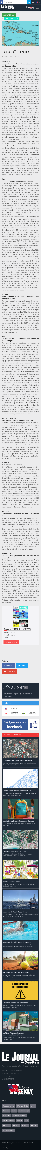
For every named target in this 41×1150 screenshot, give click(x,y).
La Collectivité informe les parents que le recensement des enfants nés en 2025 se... (20, 794)
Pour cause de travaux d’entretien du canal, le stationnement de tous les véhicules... (17, 854)
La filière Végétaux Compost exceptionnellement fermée (13, 1034)
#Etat (26, 1120)
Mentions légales (5, 1148)
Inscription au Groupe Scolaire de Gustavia (18, 821)
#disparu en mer (8, 1106)
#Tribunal (25, 1125)
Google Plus (10, 671)
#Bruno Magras (8, 1120)
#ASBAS (34, 1125)
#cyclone (6, 1111)
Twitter (22, 666)
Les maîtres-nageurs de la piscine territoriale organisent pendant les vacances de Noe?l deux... (18, 945)
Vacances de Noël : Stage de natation (17, 942)
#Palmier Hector (22, 1106)
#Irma (33, 1106)
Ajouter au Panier (12, 642)
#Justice (16, 1125)
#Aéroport (6, 1125)
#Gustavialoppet (8, 1130)
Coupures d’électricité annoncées (15, 1003)
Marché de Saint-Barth (11, 882)
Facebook (8, 666)
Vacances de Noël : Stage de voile (15, 912)
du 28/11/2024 (17, 629)
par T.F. (5, 56)
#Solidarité (6, 1116)
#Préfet (19, 1120)
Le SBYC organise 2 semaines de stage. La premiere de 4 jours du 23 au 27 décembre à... (20, 915)
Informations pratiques (12, 735)
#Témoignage (24, 1111)
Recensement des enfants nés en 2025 (18, 791)
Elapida (17, 1143)
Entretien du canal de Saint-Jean (15, 851)
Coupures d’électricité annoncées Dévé (17, 760)
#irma (14, 1111)
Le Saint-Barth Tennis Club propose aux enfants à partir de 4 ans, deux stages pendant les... (19, 976)
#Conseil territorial (19, 1116)
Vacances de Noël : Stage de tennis (16, 972)
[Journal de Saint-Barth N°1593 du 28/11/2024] (20, 616)
